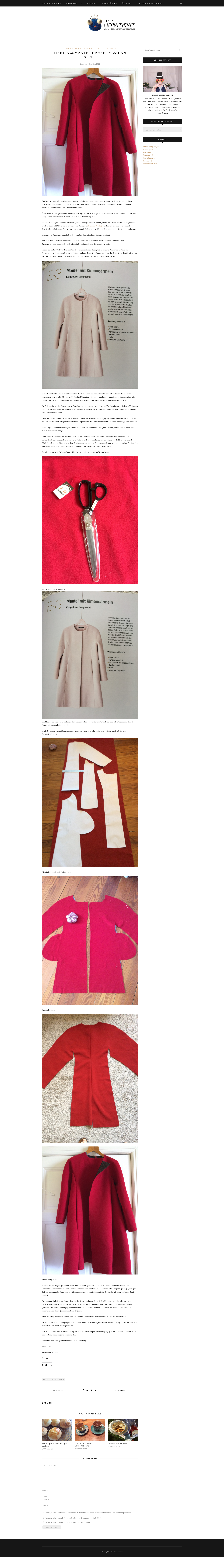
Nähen (113, 48)
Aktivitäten (108, 3)
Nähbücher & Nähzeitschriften (91, 48)
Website (45, 1506)
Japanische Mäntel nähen (53, 1379)
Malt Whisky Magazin (151, 147)
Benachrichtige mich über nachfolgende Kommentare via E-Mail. (73, 1518)
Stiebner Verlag (95, 226)
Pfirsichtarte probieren (118, 1443)
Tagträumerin (149, 158)
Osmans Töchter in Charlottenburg (83, 1444)
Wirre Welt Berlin (150, 164)
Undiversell (147, 161)
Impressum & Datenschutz (151, 3)
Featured (69, 48)
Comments (57, 1390)
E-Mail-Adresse (45, 1498)
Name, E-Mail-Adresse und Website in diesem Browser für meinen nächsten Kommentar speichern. (88, 1512)
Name (45, 1491)
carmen (122, 1390)
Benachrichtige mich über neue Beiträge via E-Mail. (68, 1522)
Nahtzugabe (148, 149)
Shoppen (91, 3)
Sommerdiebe (148, 155)
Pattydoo (147, 152)
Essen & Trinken (50, 3)
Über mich (127, 3)
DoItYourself (73, 3)
